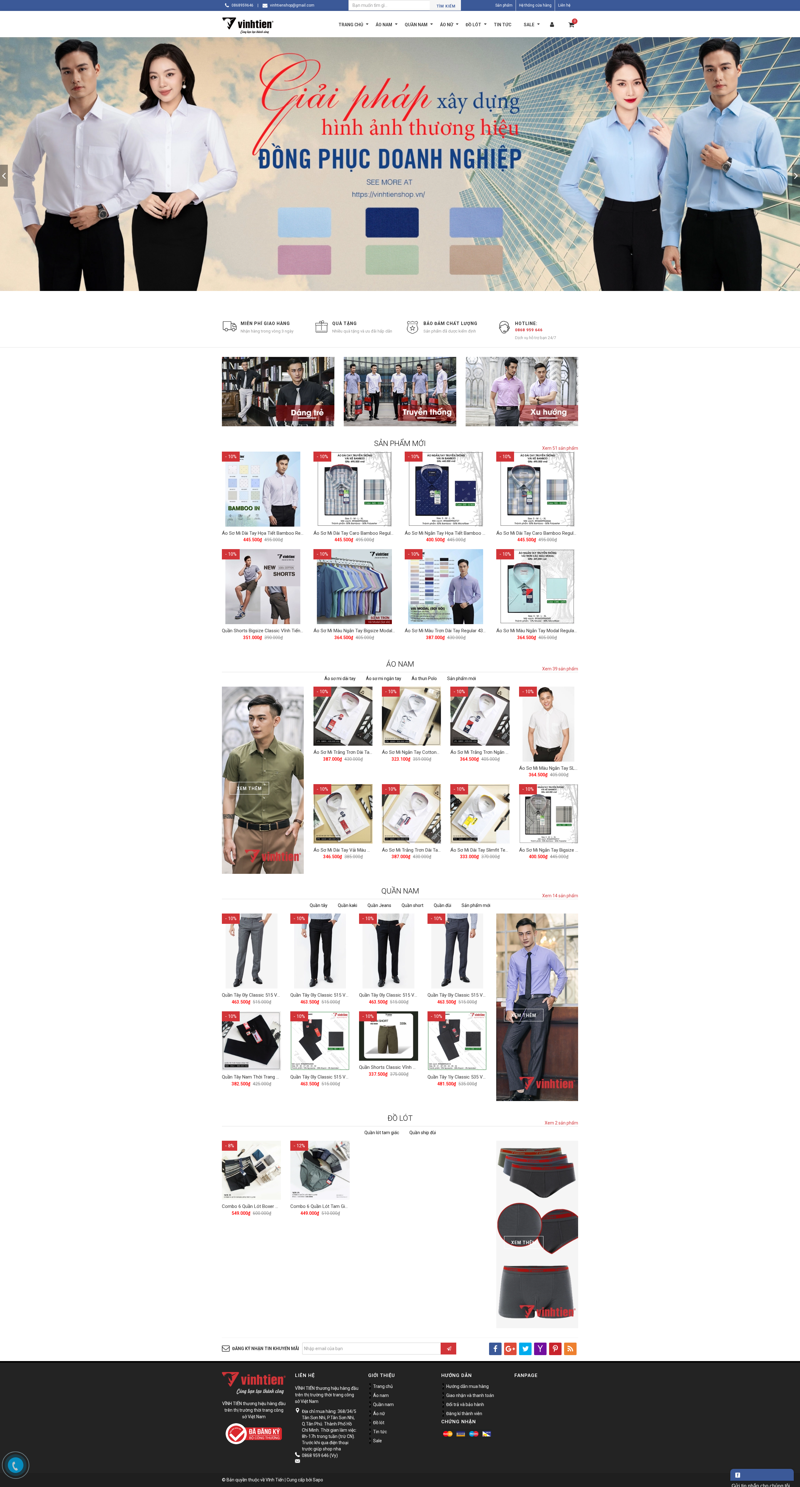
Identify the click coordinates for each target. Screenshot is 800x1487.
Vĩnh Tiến (275, 1479)
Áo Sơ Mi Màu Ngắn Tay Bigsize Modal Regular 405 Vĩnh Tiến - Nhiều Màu (388, 630)
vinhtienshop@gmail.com (292, 5)
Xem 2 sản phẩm (561, 1122)
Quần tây (319, 905)
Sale (377, 1440)
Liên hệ (564, 5)
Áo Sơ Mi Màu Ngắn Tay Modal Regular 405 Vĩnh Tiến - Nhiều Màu (563, 630)
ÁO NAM (400, 664)
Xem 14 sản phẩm (560, 895)
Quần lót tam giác (381, 1132)
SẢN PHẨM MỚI (400, 443)
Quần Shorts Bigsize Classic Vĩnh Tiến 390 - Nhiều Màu (278, 630)
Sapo (318, 1479)
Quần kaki (347, 905)
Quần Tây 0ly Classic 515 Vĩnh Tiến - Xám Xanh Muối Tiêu (487, 995)
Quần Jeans (379, 905)
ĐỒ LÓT (400, 1118)
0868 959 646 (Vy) (320, 1455)
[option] (400, 175)
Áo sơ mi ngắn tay (383, 678)
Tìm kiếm (446, 6)
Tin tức (380, 1431)
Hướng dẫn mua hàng (467, 1386)
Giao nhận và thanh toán (470, 1395)
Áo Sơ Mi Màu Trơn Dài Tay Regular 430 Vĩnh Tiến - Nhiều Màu (468, 630)
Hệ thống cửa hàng (535, 5)
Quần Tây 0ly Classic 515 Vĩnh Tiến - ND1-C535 (338, 1077)
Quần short (412, 905)
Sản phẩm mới (461, 678)
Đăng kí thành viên (464, 1413)
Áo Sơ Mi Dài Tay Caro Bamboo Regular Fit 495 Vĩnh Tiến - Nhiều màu (385, 533)
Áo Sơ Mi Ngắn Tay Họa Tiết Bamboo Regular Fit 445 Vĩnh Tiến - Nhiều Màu (482, 533)
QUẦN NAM (400, 891)
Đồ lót (378, 1422)
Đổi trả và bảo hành (465, 1404)
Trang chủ (383, 1386)
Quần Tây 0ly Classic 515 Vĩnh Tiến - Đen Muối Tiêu (411, 995)
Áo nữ (379, 1413)
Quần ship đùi (422, 1132)
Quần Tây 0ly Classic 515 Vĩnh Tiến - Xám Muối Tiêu (275, 995)
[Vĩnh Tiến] (249, 25)
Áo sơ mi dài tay (340, 678)
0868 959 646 (528, 330)
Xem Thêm (249, 788)
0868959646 (242, 5)
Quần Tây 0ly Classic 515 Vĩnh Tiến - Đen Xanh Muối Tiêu (348, 995)
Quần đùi (442, 905)
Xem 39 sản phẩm (560, 668)
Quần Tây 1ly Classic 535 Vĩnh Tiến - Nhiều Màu (476, 1077)
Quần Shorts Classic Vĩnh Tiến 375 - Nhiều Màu (407, 1067)
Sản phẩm (503, 5)
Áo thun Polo (424, 678)
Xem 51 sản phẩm (560, 448)
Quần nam (383, 1404)
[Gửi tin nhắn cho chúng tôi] (762, 1475)
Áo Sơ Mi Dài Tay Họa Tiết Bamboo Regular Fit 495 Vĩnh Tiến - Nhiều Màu (297, 533)
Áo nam (381, 1395)
